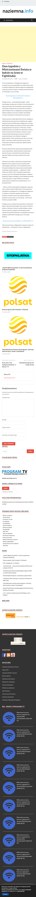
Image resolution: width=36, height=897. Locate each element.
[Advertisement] (18, 44)
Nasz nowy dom (7, 537)
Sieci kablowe (6, 691)
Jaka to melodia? (7, 533)
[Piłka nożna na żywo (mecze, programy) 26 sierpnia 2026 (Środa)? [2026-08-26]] (9, 811)
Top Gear (5, 545)
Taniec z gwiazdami (8, 541)
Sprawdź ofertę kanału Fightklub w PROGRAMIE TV (18, 221)
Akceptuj (5, 894)
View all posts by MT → (10, 378)
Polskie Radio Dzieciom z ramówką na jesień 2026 (17, 575)
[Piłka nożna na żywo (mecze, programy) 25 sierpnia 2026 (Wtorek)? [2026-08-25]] (9, 829)
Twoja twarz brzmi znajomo (11, 543)
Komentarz (6, 397)
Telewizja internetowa (8, 679)
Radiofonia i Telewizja (8, 682)
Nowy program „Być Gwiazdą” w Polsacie (15, 309)
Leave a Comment (22, 78)
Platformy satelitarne (8, 688)
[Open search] (32, 20)
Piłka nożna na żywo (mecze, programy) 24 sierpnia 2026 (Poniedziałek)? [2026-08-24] (24, 839)
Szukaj (6, 488)
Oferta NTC (5, 670)
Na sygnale (6, 521)
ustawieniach (20, 891)
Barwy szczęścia (7, 515)
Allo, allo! (5, 531)
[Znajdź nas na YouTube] (13, 655)
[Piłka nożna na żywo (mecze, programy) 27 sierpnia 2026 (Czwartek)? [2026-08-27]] (9, 794)
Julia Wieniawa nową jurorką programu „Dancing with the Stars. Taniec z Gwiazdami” (17, 350)
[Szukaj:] (18, 451)
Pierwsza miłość (7, 527)
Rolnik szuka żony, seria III (10, 539)
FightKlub (10, 236)
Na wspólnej (6, 523)
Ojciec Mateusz (7, 525)
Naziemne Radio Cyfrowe (9, 673)
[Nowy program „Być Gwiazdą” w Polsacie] (18, 292)
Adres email (6, 427)
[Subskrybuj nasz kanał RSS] (9, 655)
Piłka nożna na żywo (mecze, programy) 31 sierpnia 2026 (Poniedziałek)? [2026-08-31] (24, 716)
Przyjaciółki (6, 529)
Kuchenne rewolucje (9, 535)
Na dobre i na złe (7, 519)
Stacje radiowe (6, 676)
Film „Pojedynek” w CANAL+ (11, 563)
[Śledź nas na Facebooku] (4, 655)
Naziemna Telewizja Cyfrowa (10, 667)
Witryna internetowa (9, 435)
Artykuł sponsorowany (8, 694)
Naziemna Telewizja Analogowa (11, 700)
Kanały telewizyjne (7, 63)
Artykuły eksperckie (8, 697)
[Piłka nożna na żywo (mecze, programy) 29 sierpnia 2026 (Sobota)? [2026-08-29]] (9, 759)
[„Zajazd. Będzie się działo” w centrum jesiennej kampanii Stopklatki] (18, 256)
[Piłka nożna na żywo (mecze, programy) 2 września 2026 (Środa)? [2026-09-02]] (9, 881)
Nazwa (4, 419)
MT (16, 78)
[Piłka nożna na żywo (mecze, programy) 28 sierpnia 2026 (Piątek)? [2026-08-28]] (9, 776)
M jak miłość (6, 517)
